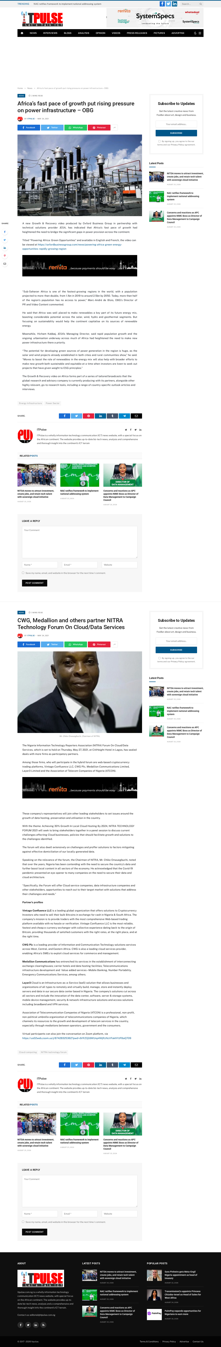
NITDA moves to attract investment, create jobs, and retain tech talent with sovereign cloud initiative (35, 493)
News (33, 33)
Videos (116, 33)
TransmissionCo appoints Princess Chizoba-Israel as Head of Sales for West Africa (183, 1294)
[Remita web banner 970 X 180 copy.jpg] (79, 275)
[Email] (5, 264)
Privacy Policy (177, 144)
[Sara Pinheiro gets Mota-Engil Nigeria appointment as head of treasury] (154, 1275)
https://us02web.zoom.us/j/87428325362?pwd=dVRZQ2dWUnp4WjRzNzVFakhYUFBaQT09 (76, 1038)
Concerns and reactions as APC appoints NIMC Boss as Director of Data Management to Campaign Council (120, 495)
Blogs (68, 33)
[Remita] (155, 27)
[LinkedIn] (5, 248)
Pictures (159, 33)
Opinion (100, 33)
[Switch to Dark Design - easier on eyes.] (195, 33)
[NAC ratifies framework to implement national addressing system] (79, 475)
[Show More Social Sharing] (114, 128)
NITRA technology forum (54, 1052)
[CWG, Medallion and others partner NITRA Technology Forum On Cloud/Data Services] (79, 692)
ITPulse (31, 119)
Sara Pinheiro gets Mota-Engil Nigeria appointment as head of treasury (181, 1274)
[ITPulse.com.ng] (40, 18)
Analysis (83, 33)
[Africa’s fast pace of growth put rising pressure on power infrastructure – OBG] (79, 175)
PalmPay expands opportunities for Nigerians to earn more (183, 1312)
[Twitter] (5, 240)
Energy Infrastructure (30, 403)
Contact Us (198, 1341)
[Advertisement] (110, 61)
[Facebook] (5, 232)
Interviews (50, 33)
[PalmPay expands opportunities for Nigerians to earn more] (154, 1314)
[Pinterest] (5, 256)
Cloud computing (28, 1052)
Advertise (177, 33)
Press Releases (137, 33)
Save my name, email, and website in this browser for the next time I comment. (66, 573)
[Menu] (200, 33)
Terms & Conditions (149, 1341)
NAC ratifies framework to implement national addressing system (67, 4)
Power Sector (53, 403)
